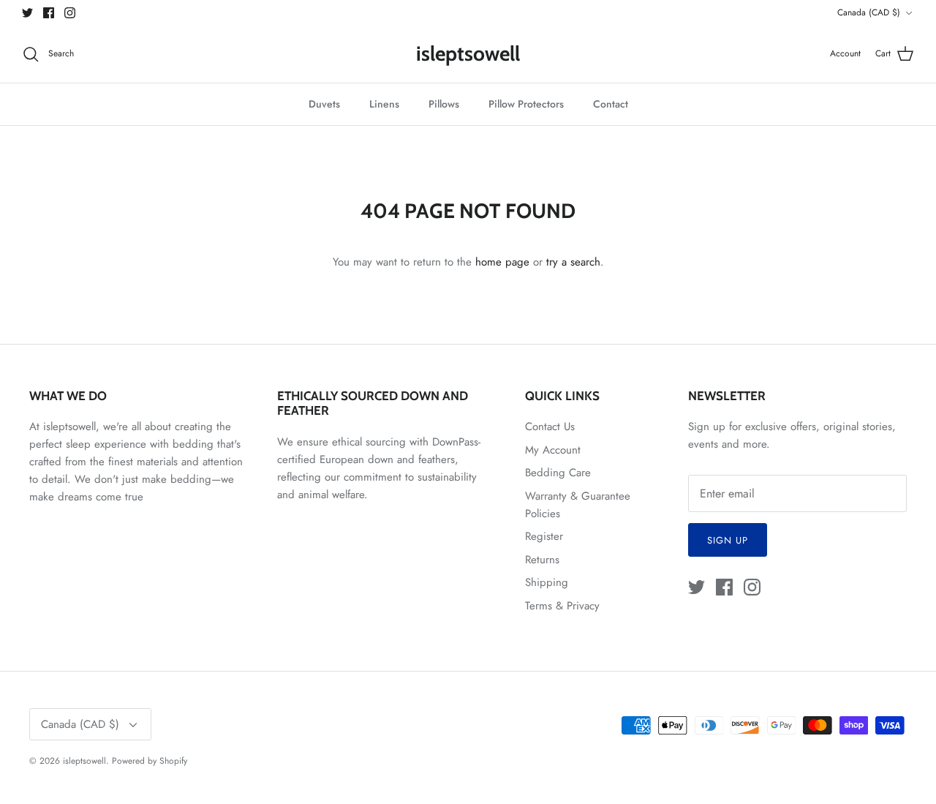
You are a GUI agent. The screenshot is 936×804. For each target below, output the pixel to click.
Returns (542, 560)
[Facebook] (48, 12)
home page (502, 262)
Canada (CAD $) (868, 12)
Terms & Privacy (562, 606)
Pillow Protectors (526, 104)
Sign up (727, 540)
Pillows (444, 104)
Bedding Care (558, 473)
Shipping (546, 582)
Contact (610, 104)
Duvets (324, 104)
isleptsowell (84, 760)
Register (544, 536)
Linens (384, 104)
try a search (573, 262)
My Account (553, 450)
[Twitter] (27, 12)
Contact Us (550, 426)
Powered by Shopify (149, 760)
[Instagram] (69, 12)
